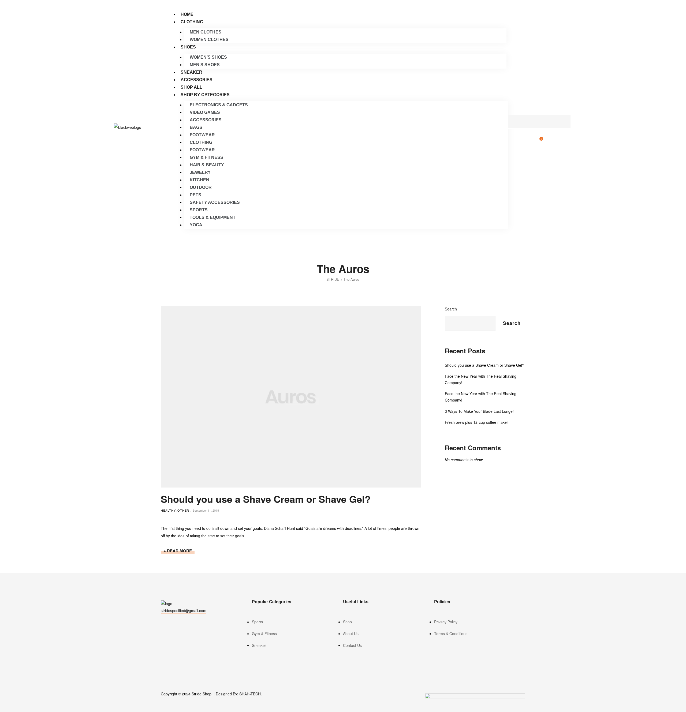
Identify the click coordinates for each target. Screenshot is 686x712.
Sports (199, 210)
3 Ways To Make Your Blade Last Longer (479, 411)
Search (451, 309)
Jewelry (200, 172)
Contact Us (352, 645)
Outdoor (201, 187)
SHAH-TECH (250, 693)
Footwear (202, 135)
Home (187, 14)
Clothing (192, 22)
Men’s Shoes (205, 64)
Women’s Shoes (208, 57)
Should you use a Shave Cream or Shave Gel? (266, 499)
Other (183, 510)
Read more (181, 551)
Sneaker (191, 72)
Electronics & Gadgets (219, 105)
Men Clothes (205, 32)
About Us (351, 633)
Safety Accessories (215, 202)
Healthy (168, 510)
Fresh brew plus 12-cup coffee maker (476, 422)
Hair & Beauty (207, 165)
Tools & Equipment (213, 217)
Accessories (196, 79)
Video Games (205, 112)
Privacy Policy (445, 621)
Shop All (191, 87)
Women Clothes (209, 39)
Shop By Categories (205, 94)
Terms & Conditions (450, 633)
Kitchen (199, 180)
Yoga (196, 225)
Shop (347, 621)
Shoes (188, 47)
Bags (196, 127)
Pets (195, 195)
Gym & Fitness (206, 157)
